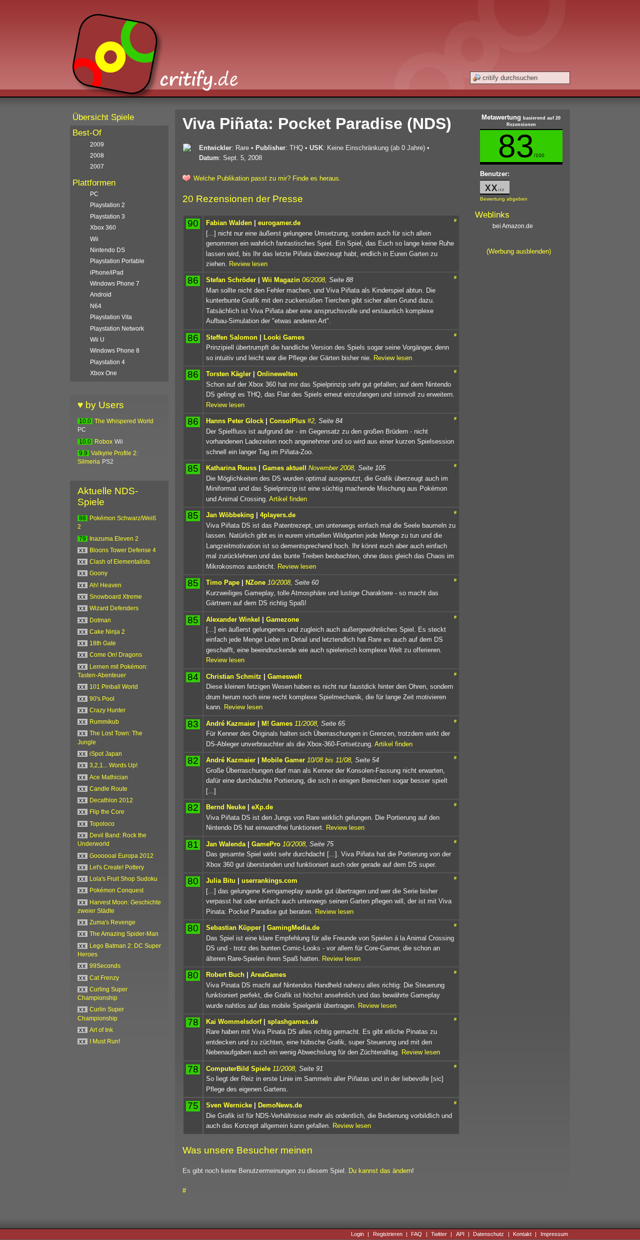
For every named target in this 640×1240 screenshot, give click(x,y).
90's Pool (102, 699)
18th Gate (103, 643)
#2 (311, 421)
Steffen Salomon (232, 337)
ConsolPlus (288, 421)
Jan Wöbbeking (230, 515)
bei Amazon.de (513, 226)
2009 (97, 144)
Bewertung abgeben (504, 199)
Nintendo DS (107, 250)
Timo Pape (223, 582)
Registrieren (387, 1234)
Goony (99, 573)
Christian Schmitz (234, 676)
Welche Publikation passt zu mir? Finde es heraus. (267, 178)
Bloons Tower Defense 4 (123, 550)
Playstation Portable (117, 261)
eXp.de (262, 807)
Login (357, 1234)
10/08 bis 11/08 (329, 760)
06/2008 (313, 280)
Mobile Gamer (283, 760)
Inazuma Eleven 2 (114, 539)
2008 (97, 155)
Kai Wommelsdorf (234, 1021)
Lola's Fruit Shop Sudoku (124, 879)
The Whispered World (124, 421)
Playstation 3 (107, 216)
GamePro (266, 844)
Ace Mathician (109, 777)
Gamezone (282, 619)
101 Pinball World (114, 687)
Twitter (439, 1234)
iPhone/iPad (107, 272)
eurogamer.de (279, 223)
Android (101, 294)
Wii (94, 239)
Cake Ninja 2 (107, 632)
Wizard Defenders (114, 608)
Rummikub (104, 722)
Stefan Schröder (231, 280)
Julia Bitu (221, 880)
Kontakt (522, 1234)
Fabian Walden (229, 223)
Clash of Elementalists (120, 562)
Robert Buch (225, 974)
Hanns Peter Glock (235, 421)
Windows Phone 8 (115, 350)
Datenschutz (488, 1234)
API (460, 1234)
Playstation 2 (107, 205)
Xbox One (103, 373)
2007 (97, 166)
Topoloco (102, 824)
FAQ (416, 1234)
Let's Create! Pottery (117, 867)
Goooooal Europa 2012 (122, 856)
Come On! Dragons (116, 655)
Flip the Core (107, 812)
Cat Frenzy (104, 978)
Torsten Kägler (228, 374)
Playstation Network (117, 328)
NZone (256, 582)
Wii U (97, 339)
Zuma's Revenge (113, 922)
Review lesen (248, 264)
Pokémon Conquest (117, 890)
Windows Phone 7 (115, 283)
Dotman (100, 620)
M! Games (277, 723)
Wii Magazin (281, 280)
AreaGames (268, 974)
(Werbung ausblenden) (518, 251)
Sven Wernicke (229, 1105)
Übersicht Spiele (103, 117)
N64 (96, 306)
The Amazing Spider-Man (124, 934)
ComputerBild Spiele (238, 1068)
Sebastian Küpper (233, 927)
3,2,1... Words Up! (114, 765)
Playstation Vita (111, 317)
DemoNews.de (280, 1105)
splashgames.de (293, 1021)
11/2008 (305, 723)
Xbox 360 (103, 227)
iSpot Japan (106, 754)
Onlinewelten (277, 374)
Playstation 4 (107, 362)
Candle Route (109, 789)
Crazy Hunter (108, 710)
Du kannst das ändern (380, 1170)
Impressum (554, 1234)
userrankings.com (270, 880)
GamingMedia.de (293, 927)
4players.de (278, 515)
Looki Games (284, 337)
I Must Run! (105, 1041)
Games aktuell (284, 468)
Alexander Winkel (233, 619)
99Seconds (105, 966)
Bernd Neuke (226, 807)
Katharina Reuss (231, 468)
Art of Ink (101, 1030)
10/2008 (279, 582)
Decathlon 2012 (111, 800)
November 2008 (331, 468)
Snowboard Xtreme (116, 597)
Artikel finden (288, 499)
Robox (103, 442)
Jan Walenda (226, 844)
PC (94, 194)
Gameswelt (285, 676)
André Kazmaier (231, 723)
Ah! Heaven (106, 585)
